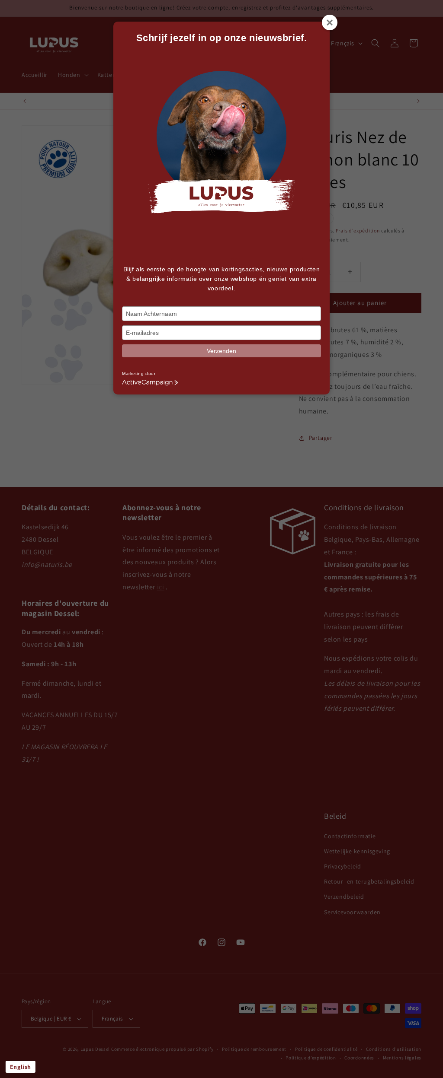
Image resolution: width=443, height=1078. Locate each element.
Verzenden (221, 350)
